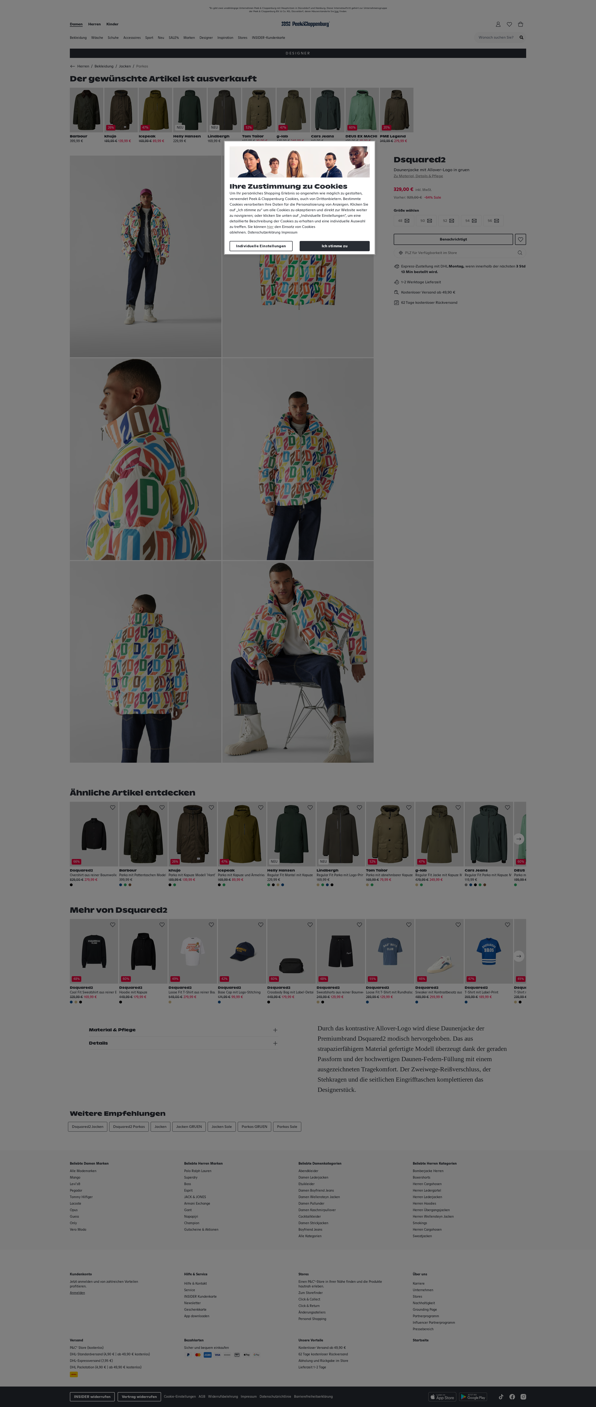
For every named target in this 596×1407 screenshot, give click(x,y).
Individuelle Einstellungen (261, 246)
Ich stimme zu (335, 246)
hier (270, 227)
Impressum (289, 232)
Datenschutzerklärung (264, 232)
